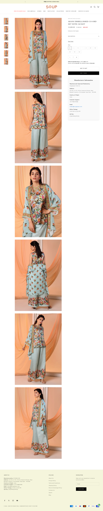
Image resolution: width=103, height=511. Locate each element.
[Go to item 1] (6, 21)
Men (44, 11)
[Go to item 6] (6, 61)
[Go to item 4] (6, 45)
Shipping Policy (53, 485)
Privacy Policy (52, 480)
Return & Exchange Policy (55, 487)
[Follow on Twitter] (9, 500)
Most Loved (51, 11)
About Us (51, 478)
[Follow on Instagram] (13, 500)
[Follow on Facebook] (4, 500)
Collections (60, 11)
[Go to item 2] (6, 29)
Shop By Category (71, 11)
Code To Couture (33, 506)
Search (50, 492)
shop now (61, 2)
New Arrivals (31, 11)
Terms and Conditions (54, 483)
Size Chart (70, 41)
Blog (50, 495)
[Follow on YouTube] (17, 500)
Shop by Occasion (83, 11)
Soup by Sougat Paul (74, 18)
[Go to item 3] (6, 37)
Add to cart (83, 68)
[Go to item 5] (6, 53)
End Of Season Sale (20, 11)
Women (39, 11)
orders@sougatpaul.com (76, 106)
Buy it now (83, 73)
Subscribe (81, 489)
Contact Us (52, 490)
